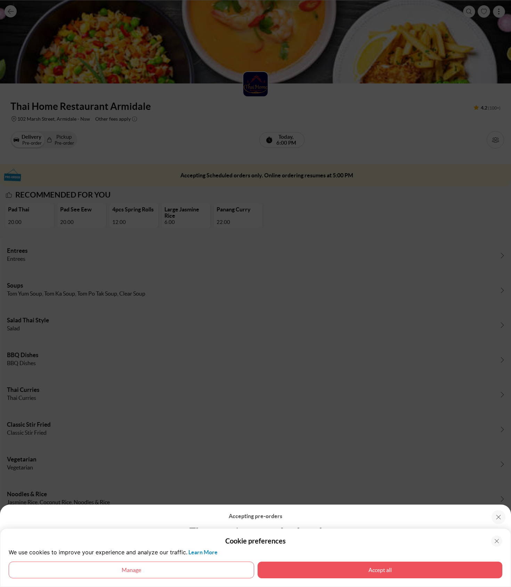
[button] (498, 517)
